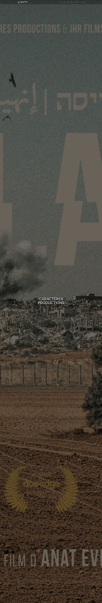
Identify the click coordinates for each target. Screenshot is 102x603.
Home (60, 2)
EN (83, 2)
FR (81, 2)
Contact (76, 2)
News (72, 2)
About (64, 2)
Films (68, 2)
